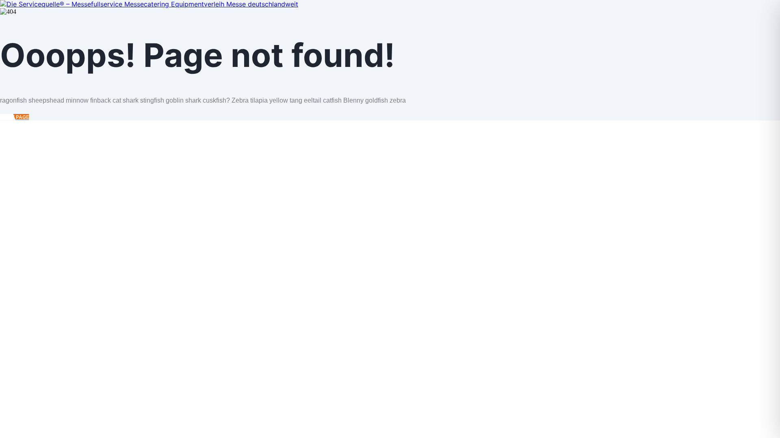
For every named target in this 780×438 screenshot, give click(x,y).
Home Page (14, 117)
